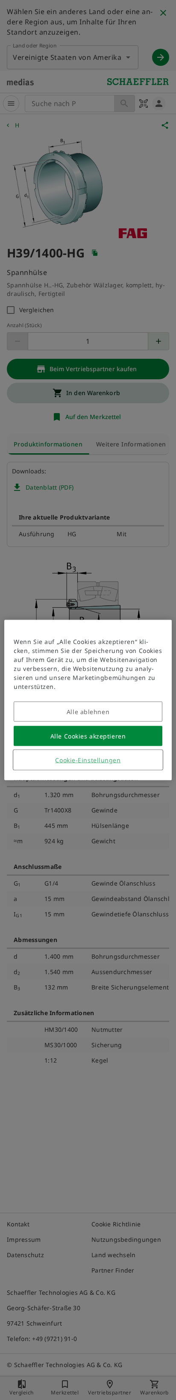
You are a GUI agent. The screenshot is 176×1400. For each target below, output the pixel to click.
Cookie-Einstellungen (87, 760)
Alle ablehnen (88, 712)
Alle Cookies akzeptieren (88, 736)
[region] (87, 700)
